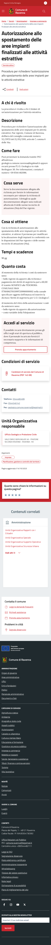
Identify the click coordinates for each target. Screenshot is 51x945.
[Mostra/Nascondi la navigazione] (3, 11)
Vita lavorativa (8, 771)
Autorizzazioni (8, 729)
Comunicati (6, 790)
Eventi (4, 813)
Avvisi (4, 794)
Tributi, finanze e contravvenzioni (16, 763)
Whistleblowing (8, 868)
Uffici (4, 681)
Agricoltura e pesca (10, 712)
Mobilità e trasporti (10, 754)
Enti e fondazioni (9, 685)
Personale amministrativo (13, 694)
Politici (4, 689)
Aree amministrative (10, 677)
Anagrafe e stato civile (11, 721)
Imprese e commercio (11, 750)
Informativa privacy (10, 877)
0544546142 (14, 403)
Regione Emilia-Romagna (12, 3)
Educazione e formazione (12, 742)
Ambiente (6, 717)
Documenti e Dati (9, 698)
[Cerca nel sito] (44, 11)
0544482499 (19, 399)
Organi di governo (9, 673)
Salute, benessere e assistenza (15, 759)
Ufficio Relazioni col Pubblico (14, 839)
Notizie (5, 786)
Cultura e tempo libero (11, 738)
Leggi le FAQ (7, 851)
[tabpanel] (25, 554)
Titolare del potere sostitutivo (14, 872)
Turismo (5, 767)
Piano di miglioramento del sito (15, 889)
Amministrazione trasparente (14, 864)
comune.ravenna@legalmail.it (19, 842)
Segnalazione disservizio (12, 856)
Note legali (6, 881)
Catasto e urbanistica (11, 733)
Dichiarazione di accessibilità (14, 885)
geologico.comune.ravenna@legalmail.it (25, 407)
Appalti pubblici (8, 725)
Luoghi (4, 809)
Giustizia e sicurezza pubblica (14, 746)
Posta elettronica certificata (14, 860)
